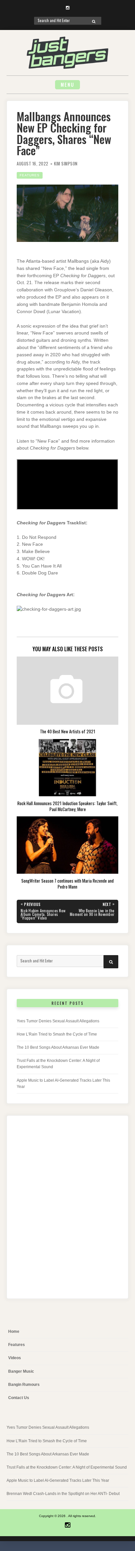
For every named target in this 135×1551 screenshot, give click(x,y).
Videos (14, 1358)
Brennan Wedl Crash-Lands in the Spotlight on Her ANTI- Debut (63, 1493)
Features (30, 175)
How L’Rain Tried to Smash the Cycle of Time (57, 1034)
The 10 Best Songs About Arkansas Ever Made (58, 1047)
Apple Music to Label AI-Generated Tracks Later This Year (58, 1480)
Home (13, 1331)
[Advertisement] (67, 1212)
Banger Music (21, 1371)
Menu (67, 84)
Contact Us (18, 1397)
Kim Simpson (66, 164)
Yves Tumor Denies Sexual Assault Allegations (58, 1021)
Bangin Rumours (24, 1384)
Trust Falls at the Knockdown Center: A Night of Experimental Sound (67, 1467)
